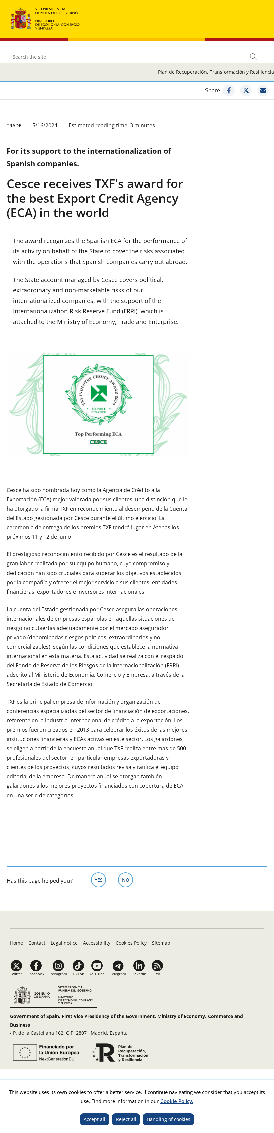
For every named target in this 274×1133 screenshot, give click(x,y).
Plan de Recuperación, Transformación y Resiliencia (216, 72)
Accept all (94, 1119)
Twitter (16, 973)
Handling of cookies (168, 1119)
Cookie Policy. (176, 1101)
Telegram (118, 973)
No (127, 880)
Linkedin (138, 973)
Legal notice (64, 943)
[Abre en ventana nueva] (45, 1053)
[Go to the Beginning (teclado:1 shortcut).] (45, 18)
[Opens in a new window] (229, 90)
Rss (157, 973)
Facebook (36, 973)
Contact (36, 943)
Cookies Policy (131, 943)
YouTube (97, 973)
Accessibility (96, 943)
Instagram (58, 973)
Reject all (126, 1119)
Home (16, 943)
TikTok (78, 973)
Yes (100, 880)
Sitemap (161, 943)
